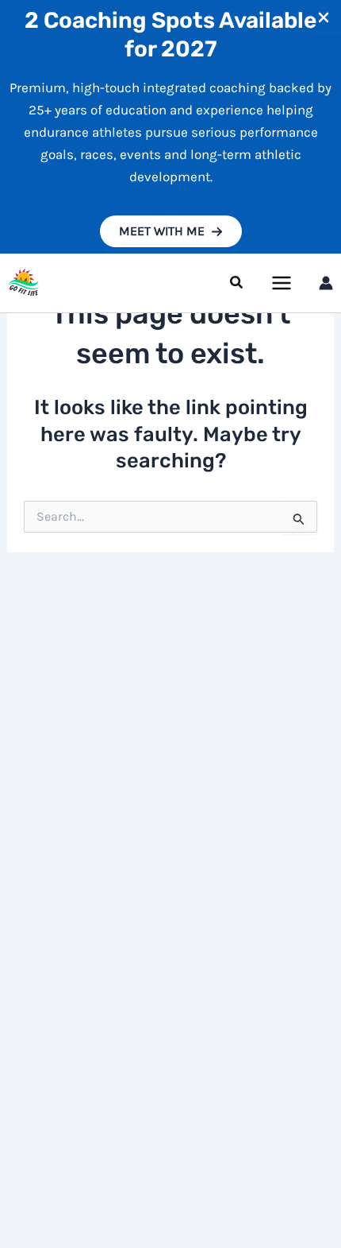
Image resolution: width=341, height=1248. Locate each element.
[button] (171, 231)
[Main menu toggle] (282, 283)
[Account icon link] (326, 283)
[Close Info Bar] (323, 18)
